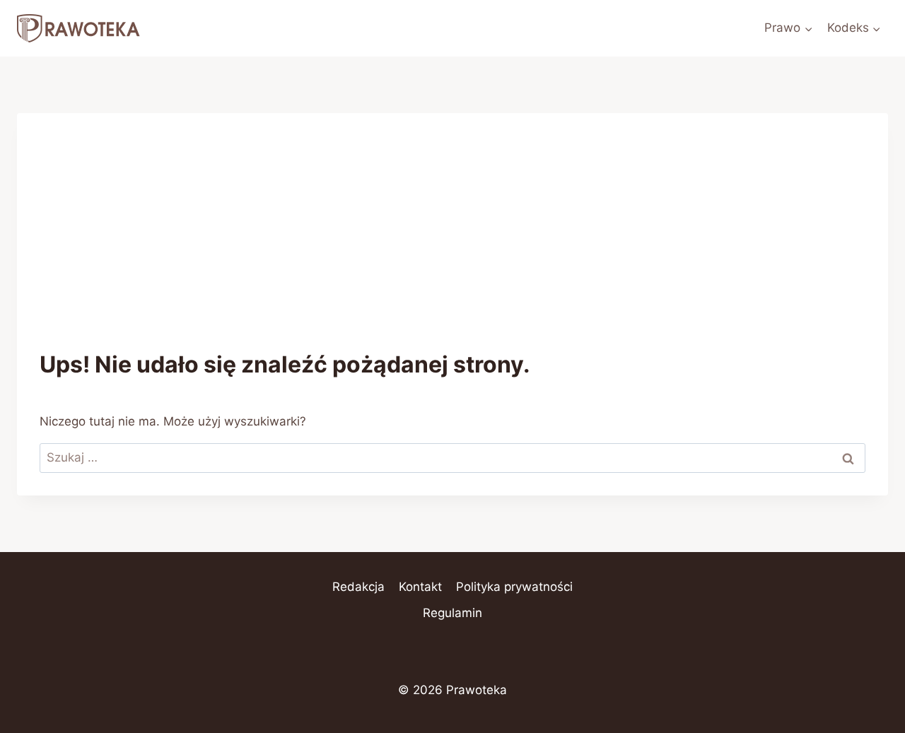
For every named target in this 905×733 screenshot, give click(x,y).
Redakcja (358, 587)
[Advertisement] (452, 242)
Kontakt (420, 587)
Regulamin (452, 613)
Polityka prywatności (514, 587)
